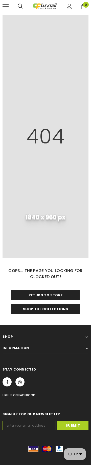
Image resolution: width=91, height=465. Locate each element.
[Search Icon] (20, 6)
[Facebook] (7, 381)
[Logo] (45, 6)
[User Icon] (69, 6)
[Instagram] (20, 381)
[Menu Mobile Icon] (6, 6)
